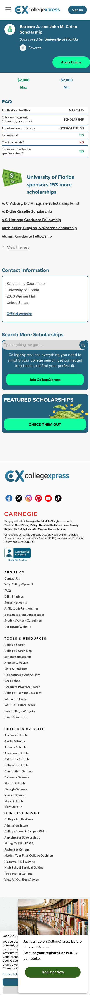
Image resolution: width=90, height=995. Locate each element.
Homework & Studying (19, 861)
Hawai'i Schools (15, 795)
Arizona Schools (15, 747)
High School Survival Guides (23, 867)
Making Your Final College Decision (28, 855)
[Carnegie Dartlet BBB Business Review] (17, 560)
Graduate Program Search (22, 687)
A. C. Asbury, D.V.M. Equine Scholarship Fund (40, 203)
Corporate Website (17, 626)
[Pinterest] (38, 501)
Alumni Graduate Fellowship (27, 236)
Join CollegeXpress (45, 379)
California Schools (16, 759)
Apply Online (71, 62)
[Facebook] (9, 501)
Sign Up (77, 10)
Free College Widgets (19, 711)
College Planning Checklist (23, 693)
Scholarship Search (17, 656)
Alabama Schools (16, 735)
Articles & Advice (16, 663)
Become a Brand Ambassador (24, 614)
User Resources (15, 717)
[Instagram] (28, 501)
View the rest (18, 247)
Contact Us (12, 578)
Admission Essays (16, 825)
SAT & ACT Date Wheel (20, 705)
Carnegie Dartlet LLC (37, 521)
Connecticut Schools (18, 771)
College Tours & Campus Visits (25, 831)
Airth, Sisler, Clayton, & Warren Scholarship (39, 228)
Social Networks (15, 602)
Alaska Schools (14, 741)
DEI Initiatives (14, 596)
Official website (19, 313)
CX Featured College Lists (22, 675)
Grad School (12, 681)
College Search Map (18, 651)
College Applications (18, 819)
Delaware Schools (16, 777)
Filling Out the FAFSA (19, 843)
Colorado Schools (16, 765)
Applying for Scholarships (22, 837)
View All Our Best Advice (21, 879)
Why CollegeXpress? (18, 584)
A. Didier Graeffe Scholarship (27, 211)
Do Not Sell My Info (25, 529)
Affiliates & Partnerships (21, 608)
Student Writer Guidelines (23, 620)
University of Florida (61, 39)
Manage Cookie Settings (52, 529)
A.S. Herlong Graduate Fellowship (31, 220)
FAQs (8, 590)
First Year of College (18, 873)
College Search (14, 644)
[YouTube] (48, 501)
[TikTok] (58, 501)
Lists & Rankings (15, 668)
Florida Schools (15, 783)
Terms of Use (12, 525)
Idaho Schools (14, 801)
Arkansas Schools (16, 753)
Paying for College (17, 849)
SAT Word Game (15, 699)
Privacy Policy (29, 525)
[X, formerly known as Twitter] (18, 501)
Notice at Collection (50, 525)
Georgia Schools (15, 789)
